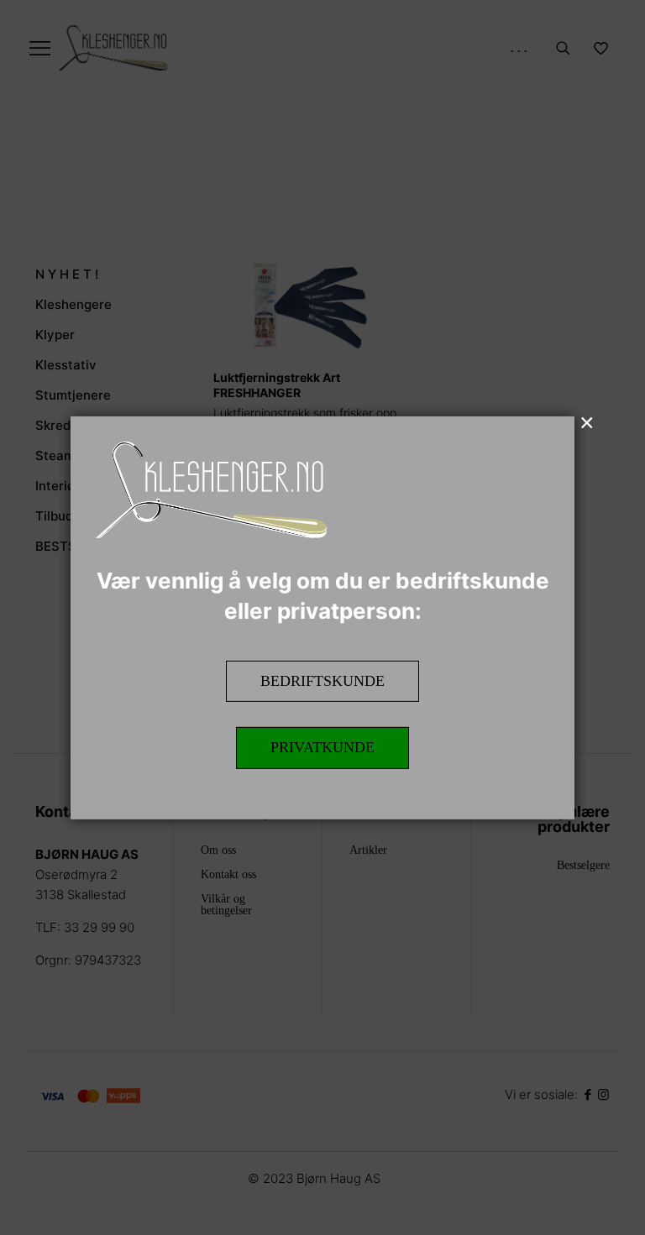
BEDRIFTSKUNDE (322, 680)
